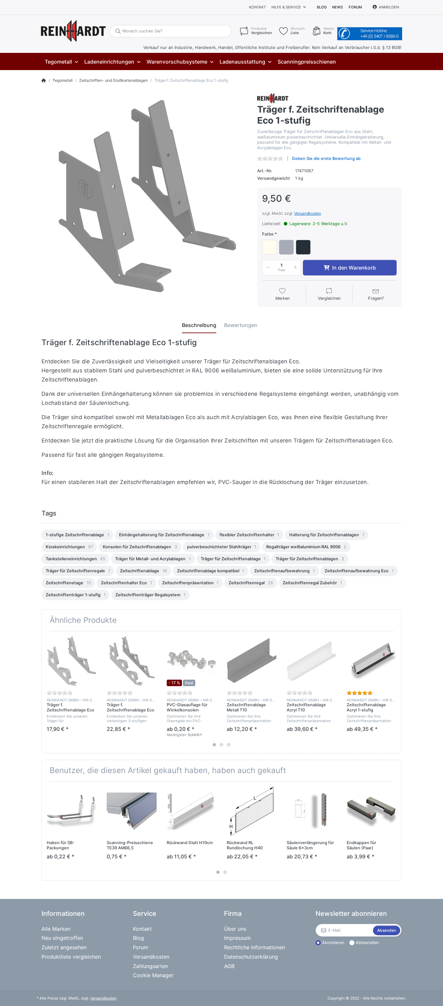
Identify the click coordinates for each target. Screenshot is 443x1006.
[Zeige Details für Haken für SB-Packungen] (72, 811)
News (337, 7)
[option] (77, 535)
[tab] (199, 325)
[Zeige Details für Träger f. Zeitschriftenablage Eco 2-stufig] (72, 661)
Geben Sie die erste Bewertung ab (326, 158)
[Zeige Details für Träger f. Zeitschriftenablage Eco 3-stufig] (132, 661)
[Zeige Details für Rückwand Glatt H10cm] (192, 811)
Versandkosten (307, 213)
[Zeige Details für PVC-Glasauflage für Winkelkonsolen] (192, 661)
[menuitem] (61, 61)
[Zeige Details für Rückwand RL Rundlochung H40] (252, 811)
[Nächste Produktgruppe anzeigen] (395, 692)
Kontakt (257, 7)
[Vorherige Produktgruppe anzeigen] (47, 692)
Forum (355, 7)
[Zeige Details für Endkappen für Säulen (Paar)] (372, 811)
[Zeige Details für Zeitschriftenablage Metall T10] (252, 661)
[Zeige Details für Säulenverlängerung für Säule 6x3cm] (312, 811)
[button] (266, 267)
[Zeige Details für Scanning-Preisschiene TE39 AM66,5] (132, 811)
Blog (322, 7)
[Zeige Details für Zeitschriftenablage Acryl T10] (312, 661)
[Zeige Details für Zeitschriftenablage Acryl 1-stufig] (372, 661)
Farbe (268, 234)
